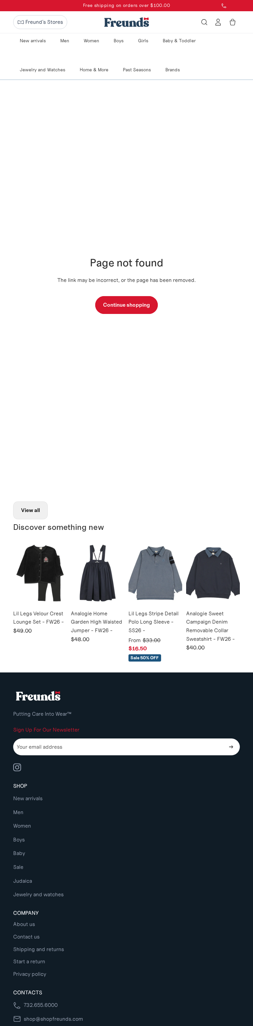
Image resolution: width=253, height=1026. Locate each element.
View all (30, 510)
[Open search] (204, 22)
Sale (18, 867)
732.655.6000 (41, 1005)
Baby (19, 853)
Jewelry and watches (38, 894)
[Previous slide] (18, 573)
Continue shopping (126, 305)
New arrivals (27, 798)
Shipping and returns (38, 949)
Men (18, 812)
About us (24, 924)
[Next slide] (62, 573)
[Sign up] (231, 747)
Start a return (29, 961)
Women (22, 826)
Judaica (22, 881)
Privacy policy (29, 974)
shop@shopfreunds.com (53, 1019)
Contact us (26, 937)
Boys (19, 840)
